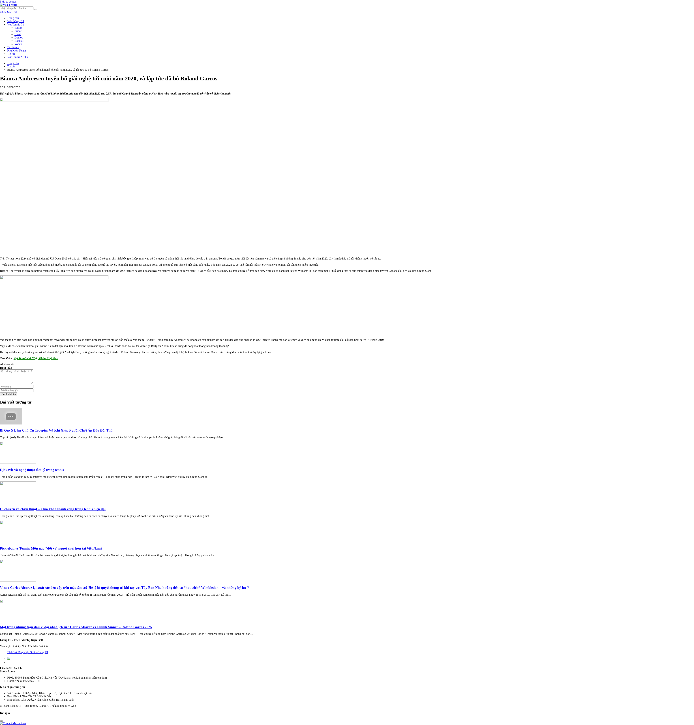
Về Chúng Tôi (15, 21)
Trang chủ (13, 18)
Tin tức (11, 53)
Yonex (18, 44)
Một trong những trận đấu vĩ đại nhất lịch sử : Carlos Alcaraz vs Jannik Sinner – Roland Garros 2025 (76, 627)
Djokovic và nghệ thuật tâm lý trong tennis (32, 470)
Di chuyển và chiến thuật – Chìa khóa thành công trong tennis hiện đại (53, 509)
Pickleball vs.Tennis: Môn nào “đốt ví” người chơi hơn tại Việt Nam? (51, 548)
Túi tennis (13, 47)
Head (17, 34)
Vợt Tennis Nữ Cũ (18, 57)
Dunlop (18, 37)
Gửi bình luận (8, 394)
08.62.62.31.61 (8, 11)
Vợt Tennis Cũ (15, 24)
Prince (18, 31)
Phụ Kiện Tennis (16, 50)
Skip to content (8, 1)
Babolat (18, 40)
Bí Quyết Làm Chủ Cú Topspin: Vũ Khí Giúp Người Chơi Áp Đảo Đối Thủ (56, 430)
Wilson (18, 27)
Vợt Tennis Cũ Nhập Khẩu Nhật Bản (36, 358)
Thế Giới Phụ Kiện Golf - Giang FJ (27, 652)
